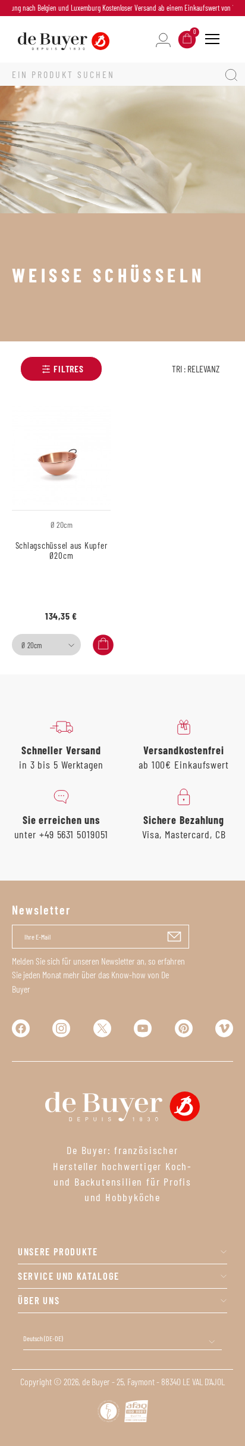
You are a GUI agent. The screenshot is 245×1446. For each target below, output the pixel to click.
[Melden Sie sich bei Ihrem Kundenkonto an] (163, 39)
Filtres (69, 368)
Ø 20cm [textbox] (31, 645)
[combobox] (46, 644)
